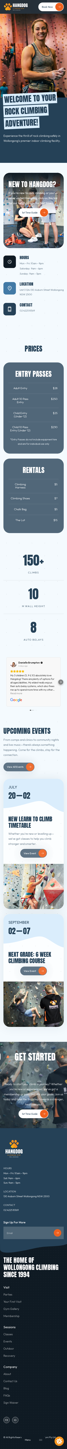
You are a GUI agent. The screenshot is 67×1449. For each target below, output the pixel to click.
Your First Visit (12, 1301)
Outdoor (8, 1348)
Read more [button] (16, 693)
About (7, 1374)
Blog (6, 1388)
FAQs (6, 1395)
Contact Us (10, 1381)
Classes (8, 1334)
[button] (33, 1440)
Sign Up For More (14, 1222)
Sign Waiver (10, 1402)
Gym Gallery (11, 1309)
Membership (11, 1316)
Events (7, 1341)
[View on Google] (13, 664)
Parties (7, 1294)
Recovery (9, 1356)
